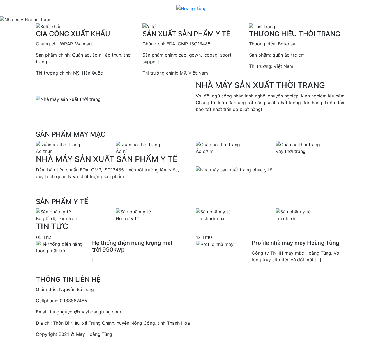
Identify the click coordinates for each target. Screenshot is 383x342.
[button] (28, 19)
